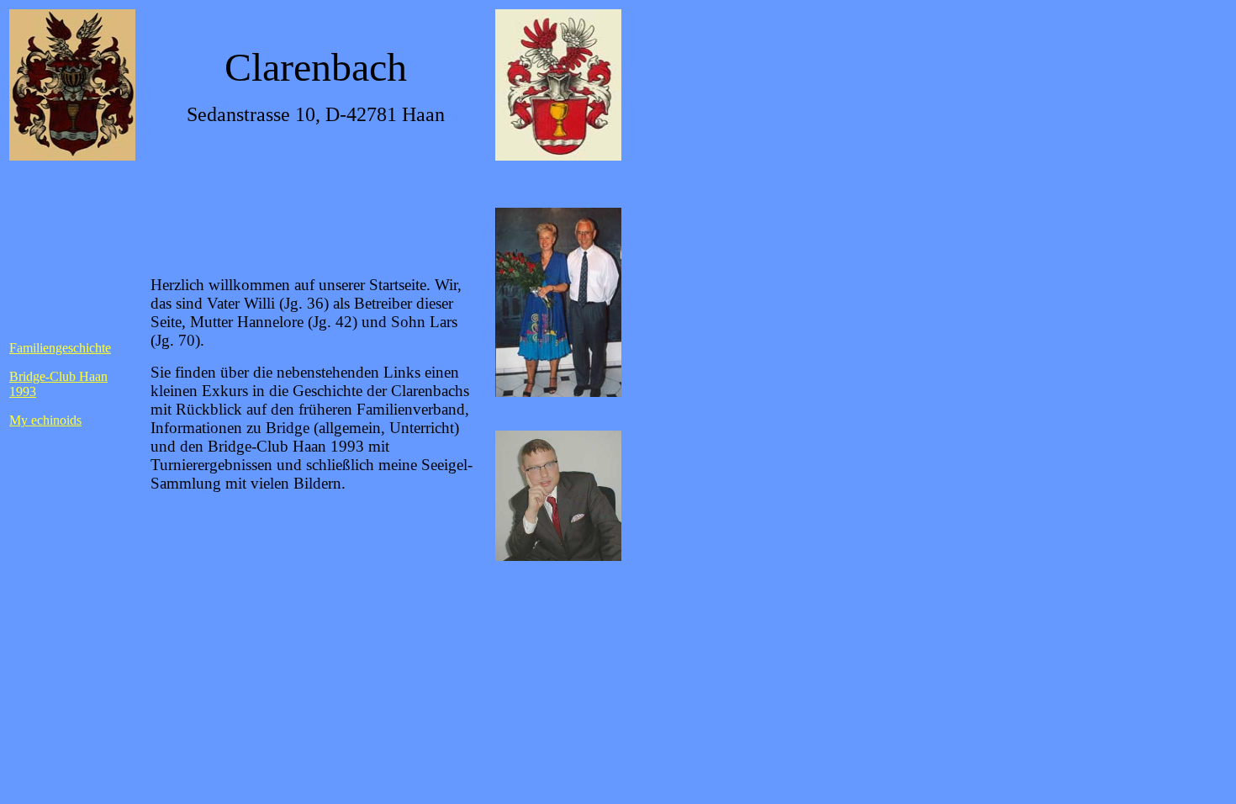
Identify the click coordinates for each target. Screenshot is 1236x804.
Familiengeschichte (60, 348)
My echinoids (45, 420)
